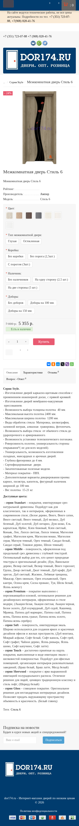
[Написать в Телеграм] (45, 43)
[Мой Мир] (58, 364)
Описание (12, 372)
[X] (62, 364)
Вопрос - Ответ (16, 379)
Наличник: (15, 273)
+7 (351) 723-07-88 (15, 36)
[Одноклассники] (53, 364)
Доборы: (13, 296)
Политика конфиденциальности (38, 810)
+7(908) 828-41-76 (23, 21)
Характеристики (33, 372)
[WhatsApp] (72, 364)
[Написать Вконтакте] (33, 43)
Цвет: (11, 208)
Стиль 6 (16, 709)
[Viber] (67, 364)
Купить (43, 342)
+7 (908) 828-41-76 (40, 36)
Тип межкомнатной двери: (25, 235)
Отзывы (53, 372)
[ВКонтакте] (49, 364)
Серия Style (16, 82)
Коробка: (13, 250)
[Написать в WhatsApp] (39, 43)
